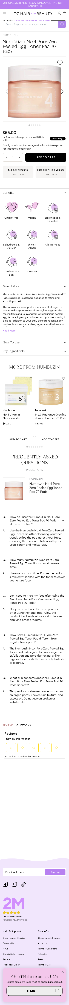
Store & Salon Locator (13, 954)
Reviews (8, 725)
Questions (23, 725)
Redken (46, 20)
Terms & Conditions (47, 948)
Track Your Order (11, 964)
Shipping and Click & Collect (13, 938)
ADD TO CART (18, 439)
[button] (35, 991)
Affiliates (42, 954)
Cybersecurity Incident (49, 938)
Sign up (55, 872)
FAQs (5, 948)
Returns (6, 959)
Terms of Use (44, 964)
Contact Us (8, 943)
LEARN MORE (34, 5)
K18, (40, 20)
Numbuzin (11, 35)
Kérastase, (20, 20)
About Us (42, 943)
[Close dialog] (62, 971)
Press (40, 959)
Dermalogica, (31, 20)
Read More (9, 330)
